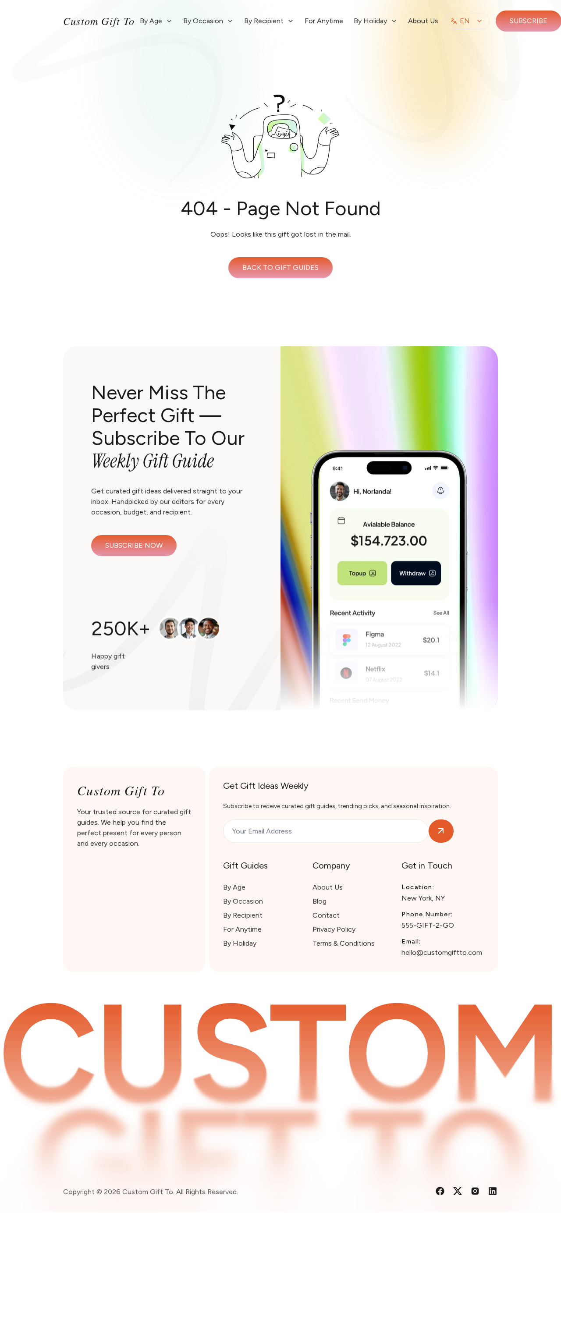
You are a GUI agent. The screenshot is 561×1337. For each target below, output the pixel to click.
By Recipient (243, 915)
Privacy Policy (333, 929)
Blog (319, 901)
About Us (423, 21)
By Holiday (239, 943)
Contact (326, 915)
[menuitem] (156, 21)
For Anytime (324, 21)
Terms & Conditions (343, 943)
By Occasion (243, 901)
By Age (234, 887)
